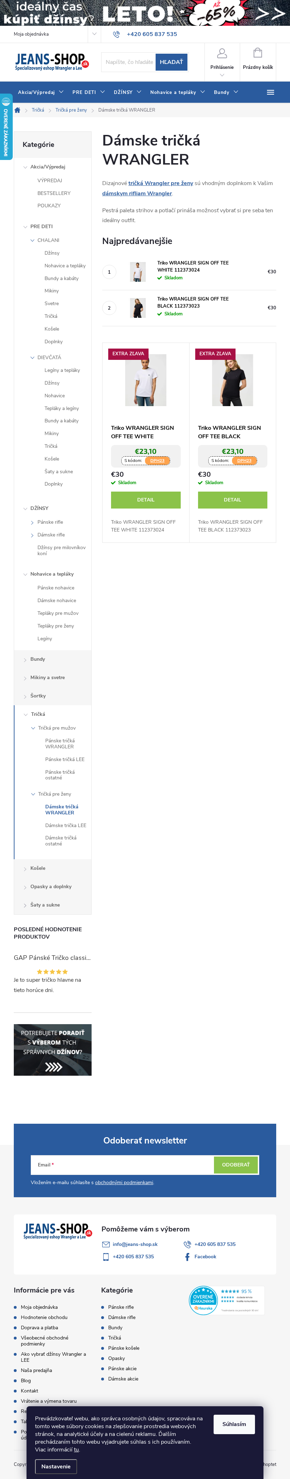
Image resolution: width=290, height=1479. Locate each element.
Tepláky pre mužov (58, 613)
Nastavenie (56, 1467)
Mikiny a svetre (47, 677)
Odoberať (236, 1165)
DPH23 (157, 460)
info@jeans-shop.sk (135, 1244)
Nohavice (55, 395)
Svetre (52, 303)
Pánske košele (123, 1348)
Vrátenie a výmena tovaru (49, 1401)
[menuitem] (41, 92)
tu (76, 1450)
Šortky (38, 696)
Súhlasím (234, 1424)
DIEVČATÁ (49, 357)
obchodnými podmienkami (124, 1182)
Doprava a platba (39, 1327)
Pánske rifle (50, 522)
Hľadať (171, 62)
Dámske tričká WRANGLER (62, 809)
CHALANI (48, 240)
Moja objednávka (31, 34)
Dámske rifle (51, 534)
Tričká (51, 316)
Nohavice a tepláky (65, 265)
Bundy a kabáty (62, 278)
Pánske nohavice (55, 587)
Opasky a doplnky (50, 886)
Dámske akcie (123, 1379)
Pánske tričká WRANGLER (60, 743)
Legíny (44, 638)
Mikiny (52, 290)
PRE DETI (41, 226)
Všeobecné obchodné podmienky (44, 1341)
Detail (146, 500)
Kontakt (29, 1391)
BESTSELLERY (53, 193)
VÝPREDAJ (49, 180)
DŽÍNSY (39, 508)
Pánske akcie (122, 1369)
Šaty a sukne (59, 471)
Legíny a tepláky (62, 370)
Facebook (205, 1256)
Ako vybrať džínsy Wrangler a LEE (53, 1357)
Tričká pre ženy (54, 794)
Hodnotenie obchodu (44, 1317)
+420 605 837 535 (215, 1244)
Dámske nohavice (56, 600)
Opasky (116, 1358)
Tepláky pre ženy (55, 626)
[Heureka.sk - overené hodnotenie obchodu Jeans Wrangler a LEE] (227, 1300)
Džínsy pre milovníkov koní (61, 550)
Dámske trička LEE (65, 825)
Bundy (37, 659)
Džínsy (52, 253)
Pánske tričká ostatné (60, 775)
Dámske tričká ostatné (60, 840)
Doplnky (54, 341)
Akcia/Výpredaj (47, 167)
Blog (26, 1380)
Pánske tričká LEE (65, 759)
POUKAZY (48, 205)
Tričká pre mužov (57, 728)
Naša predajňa (36, 1370)
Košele (52, 329)
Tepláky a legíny (62, 408)
